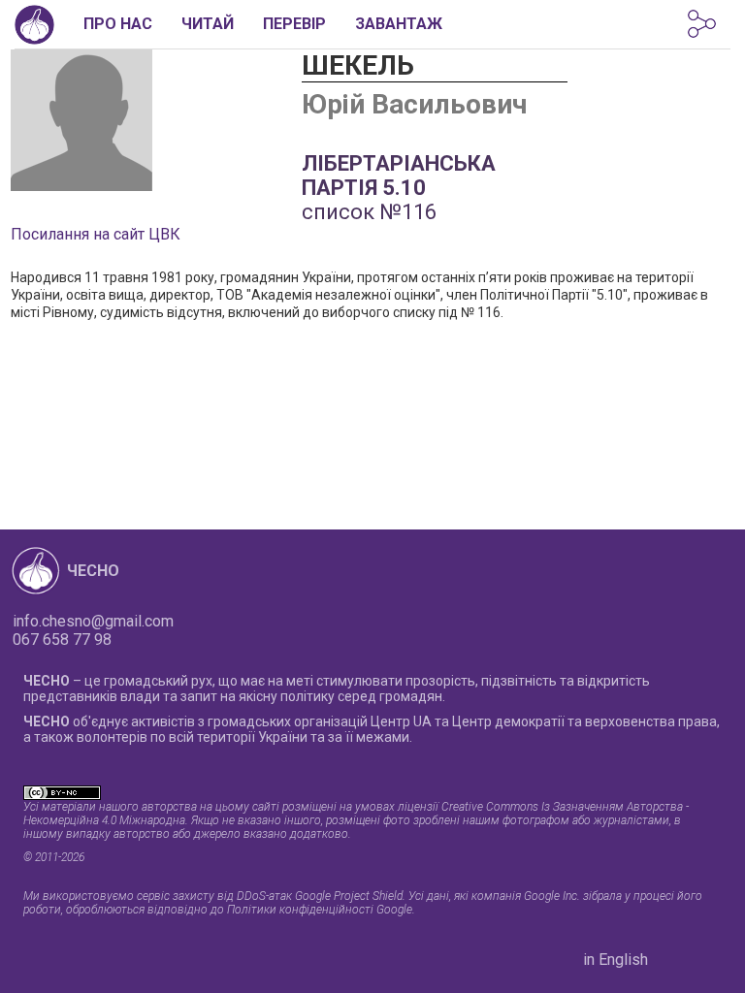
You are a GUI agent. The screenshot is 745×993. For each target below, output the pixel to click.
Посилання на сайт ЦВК (95, 234)
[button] (701, 24)
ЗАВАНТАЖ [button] (398, 24)
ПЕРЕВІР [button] (294, 24)
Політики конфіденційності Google (319, 909)
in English (615, 959)
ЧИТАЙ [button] (207, 24)
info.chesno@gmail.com (93, 621)
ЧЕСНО (93, 570)
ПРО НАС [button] (117, 24)
